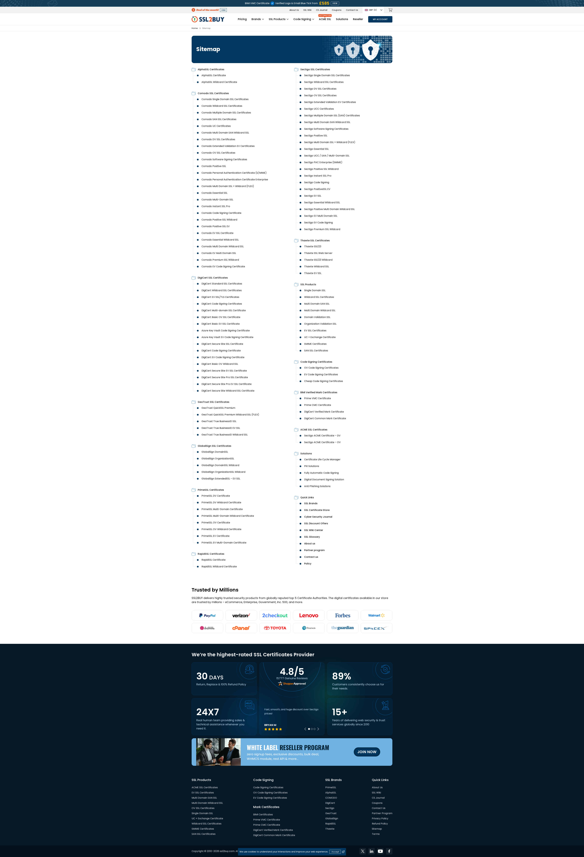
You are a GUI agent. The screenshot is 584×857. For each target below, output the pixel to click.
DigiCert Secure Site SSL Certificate (222, 344)
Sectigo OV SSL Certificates (320, 95)
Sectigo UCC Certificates (319, 109)
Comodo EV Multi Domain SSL (219, 253)
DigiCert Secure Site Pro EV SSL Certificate (227, 384)
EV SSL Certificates (315, 330)
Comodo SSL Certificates (213, 93)
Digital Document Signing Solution (324, 479)
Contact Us (352, 10)
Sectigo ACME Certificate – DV (322, 435)
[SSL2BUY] (208, 18)
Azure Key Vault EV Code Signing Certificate (227, 337)
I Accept (335, 851)
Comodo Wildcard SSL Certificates (222, 106)
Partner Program (382, 813)
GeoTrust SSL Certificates (213, 402)
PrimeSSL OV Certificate (216, 522)
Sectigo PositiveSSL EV (317, 189)
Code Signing (302, 19)
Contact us (311, 557)
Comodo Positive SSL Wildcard (219, 219)
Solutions (342, 19)
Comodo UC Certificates (216, 126)
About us (309, 543)
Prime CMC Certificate (317, 405)
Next (318, 728)
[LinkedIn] (371, 851)
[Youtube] (380, 851)
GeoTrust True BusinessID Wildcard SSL (225, 434)
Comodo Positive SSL (214, 166)
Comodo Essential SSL (214, 193)
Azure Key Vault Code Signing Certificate (226, 330)
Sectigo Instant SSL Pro (317, 175)
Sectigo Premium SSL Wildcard (322, 229)
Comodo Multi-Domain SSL (217, 199)
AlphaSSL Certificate (214, 75)
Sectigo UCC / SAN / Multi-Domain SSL (326, 155)
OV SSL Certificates (203, 808)
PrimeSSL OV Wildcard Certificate (221, 529)
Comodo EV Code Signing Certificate (223, 266)
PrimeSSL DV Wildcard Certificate (221, 502)
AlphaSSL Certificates (211, 69)
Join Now (367, 751)
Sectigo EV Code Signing (318, 222)
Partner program (314, 550)
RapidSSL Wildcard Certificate (219, 566)
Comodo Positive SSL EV (216, 226)
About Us (294, 10)
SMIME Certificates (315, 344)
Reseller (358, 19)
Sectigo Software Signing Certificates (326, 129)
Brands (256, 19)
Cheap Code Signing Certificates (323, 381)
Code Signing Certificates (316, 362)
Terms (376, 834)
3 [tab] (314, 729)
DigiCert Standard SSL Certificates (222, 283)
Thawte (329, 829)
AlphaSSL (330, 792)
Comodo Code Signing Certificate (221, 213)
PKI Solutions (311, 466)
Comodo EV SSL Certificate (217, 233)
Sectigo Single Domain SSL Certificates (327, 75)
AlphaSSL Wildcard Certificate (219, 82)
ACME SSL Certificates (313, 429)
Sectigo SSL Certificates (315, 69)
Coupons (336, 10)
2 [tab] (312, 729)
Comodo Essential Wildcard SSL (220, 239)
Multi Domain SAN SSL (316, 303)
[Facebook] (389, 851)
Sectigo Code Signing (316, 182)
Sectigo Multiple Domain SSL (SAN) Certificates (332, 115)
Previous (305, 728)
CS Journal (321, 10)
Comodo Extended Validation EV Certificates (228, 146)
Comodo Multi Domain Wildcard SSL (223, 246)
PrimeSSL (330, 787)
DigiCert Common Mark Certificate (325, 418)
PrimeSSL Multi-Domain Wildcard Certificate (228, 516)
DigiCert (330, 803)
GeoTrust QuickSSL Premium (218, 408)
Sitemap (377, 829)
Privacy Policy (380, 818)
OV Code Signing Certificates (321, 368)
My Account (380, 19)
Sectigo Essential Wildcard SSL (322, 202)
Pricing (242, 19)
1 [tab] (309, 729)
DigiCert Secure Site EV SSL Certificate (224, 370)
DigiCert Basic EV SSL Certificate (221, 324)
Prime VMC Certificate (317, 398)
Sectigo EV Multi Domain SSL (320, 216)
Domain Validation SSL (317, 317)
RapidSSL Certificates (211, 554)
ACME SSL (325, 19)
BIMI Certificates (263, 814)
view (334, 3)
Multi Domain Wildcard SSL (319, 310)
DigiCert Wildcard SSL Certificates (222, 290)
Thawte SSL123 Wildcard (318, 260)
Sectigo (329, 808)
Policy (307, 563)
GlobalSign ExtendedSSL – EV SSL (221, 478)
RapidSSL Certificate (214, 560)
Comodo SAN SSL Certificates (219, 119)
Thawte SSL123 (312, 246)
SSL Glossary (312, 537)
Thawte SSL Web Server (318, 253)
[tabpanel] (292, 718)
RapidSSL (330, 823)
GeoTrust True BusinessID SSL (219, 421)
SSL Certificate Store (317, 510)
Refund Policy (380, 823)
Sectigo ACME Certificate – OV (322, 442)
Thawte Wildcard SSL (316, 266)
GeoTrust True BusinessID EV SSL (221, 428)
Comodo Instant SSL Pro (216, 206)
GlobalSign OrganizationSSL (218, 458)
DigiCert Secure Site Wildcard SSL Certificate (228, 390)
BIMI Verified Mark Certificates (318, 392)
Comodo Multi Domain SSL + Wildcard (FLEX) (228, 186)
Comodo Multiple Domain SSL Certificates (226, 112)
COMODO (331, 798)
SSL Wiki (307, 10)
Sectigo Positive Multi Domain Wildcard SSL (329, 209)
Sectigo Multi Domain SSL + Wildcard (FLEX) (329, 142)
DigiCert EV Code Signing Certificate (223, 357)
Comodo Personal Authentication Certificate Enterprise (235, 179)
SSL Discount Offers (316, 523)
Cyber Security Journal (318, 517)
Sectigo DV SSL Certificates (320, 88)
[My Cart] (390, 10)
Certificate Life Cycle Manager (322, 459)
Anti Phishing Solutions (317, 486)
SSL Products (277, 19)
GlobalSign (331, 818)
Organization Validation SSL (320, 324)
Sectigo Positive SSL (315, 135)
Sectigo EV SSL (312, 196)
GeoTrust (331, 813)
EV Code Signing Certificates (321, 374)
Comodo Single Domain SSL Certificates (225, 99)
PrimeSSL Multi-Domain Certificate (222, 509)
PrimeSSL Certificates (211, 490)
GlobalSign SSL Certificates (214, 446)
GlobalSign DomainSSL (215, 452)
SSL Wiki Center (313, 530)
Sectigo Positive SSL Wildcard (321, 169)
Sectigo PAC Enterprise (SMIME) (323, 162)
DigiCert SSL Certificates (213, 277)
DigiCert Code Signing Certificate (221, 350)
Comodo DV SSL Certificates (218, 139)
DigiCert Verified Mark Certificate (324, 411)
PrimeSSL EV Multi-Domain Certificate (224, 542)
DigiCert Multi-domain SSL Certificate (224, 310)
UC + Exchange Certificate (320, 337)
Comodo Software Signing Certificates (224, 159)
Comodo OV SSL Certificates (218, 152)
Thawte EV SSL (312, 273)
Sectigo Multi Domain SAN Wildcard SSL (327, 122)
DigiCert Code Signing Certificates (222, 303)
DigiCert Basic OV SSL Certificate (221, 317)
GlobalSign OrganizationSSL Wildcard (223, 472)
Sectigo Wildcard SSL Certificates (324, 82)
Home (195, 28)
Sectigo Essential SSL (316, 149)
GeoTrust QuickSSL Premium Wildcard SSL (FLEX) (230, 414)
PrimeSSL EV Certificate (215, 536)
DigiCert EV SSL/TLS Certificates (220, 297)
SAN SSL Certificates (316, 350)
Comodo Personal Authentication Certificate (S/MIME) (234, 173)
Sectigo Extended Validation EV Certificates (330, 102)
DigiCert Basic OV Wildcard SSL (220, 364)
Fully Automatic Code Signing (321, 473)
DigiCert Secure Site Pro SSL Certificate (225, 377)
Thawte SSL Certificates (315, 240)
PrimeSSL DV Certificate (216, 496)
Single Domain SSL (314, 290)
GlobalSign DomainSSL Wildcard (220, 465)
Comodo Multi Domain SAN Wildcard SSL (225, 132)
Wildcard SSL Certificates (319, 297)
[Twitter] (363, 851)
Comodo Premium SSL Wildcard (220, 260)
